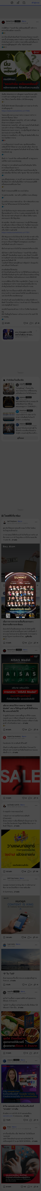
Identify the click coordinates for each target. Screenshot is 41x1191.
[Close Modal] (33, 575)
